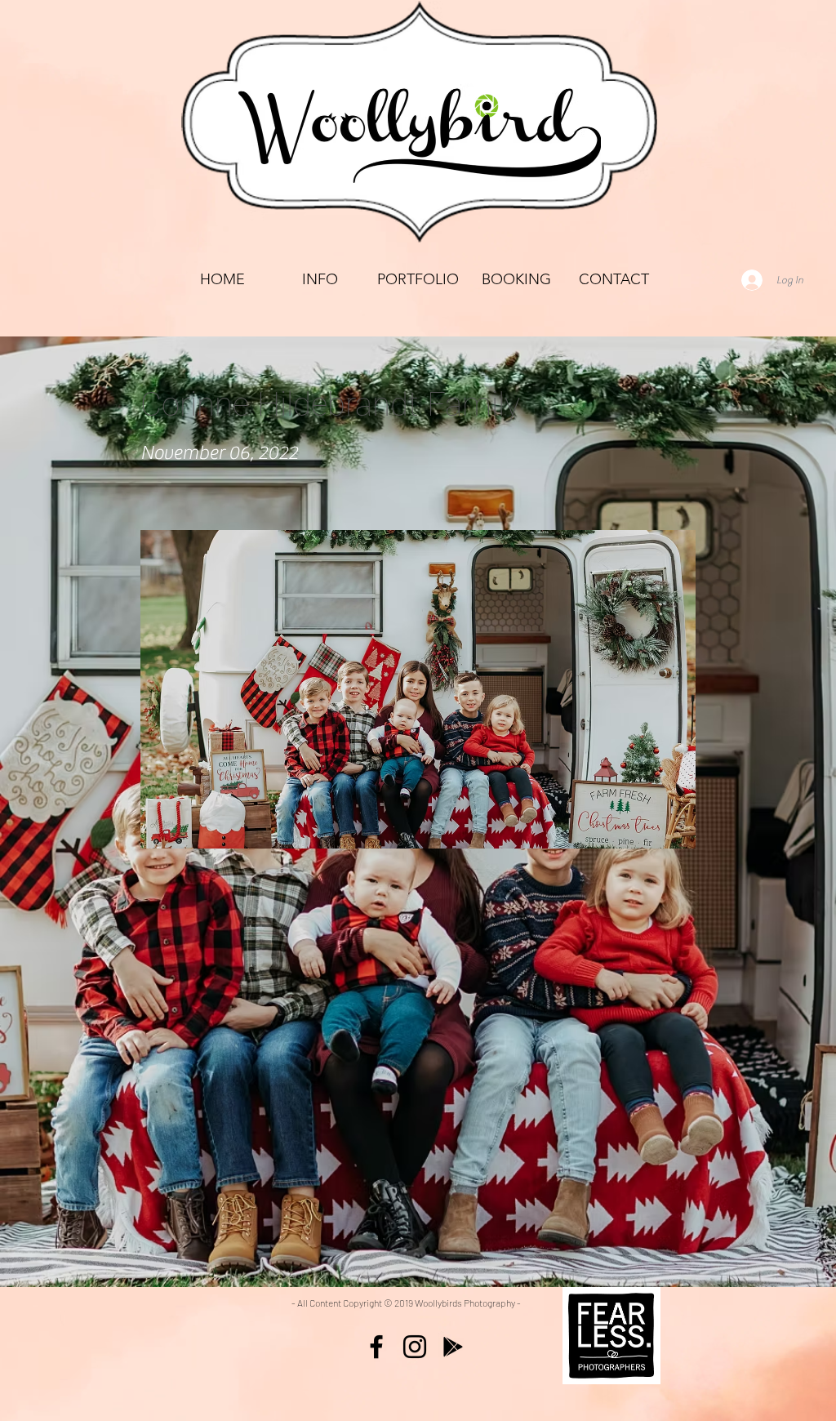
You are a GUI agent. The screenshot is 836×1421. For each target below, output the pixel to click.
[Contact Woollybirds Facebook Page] (376, 1346)
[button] (418, 279)
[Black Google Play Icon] (453, 1346)
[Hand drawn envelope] (611, 1335)
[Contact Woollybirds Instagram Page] (414, 1346)
